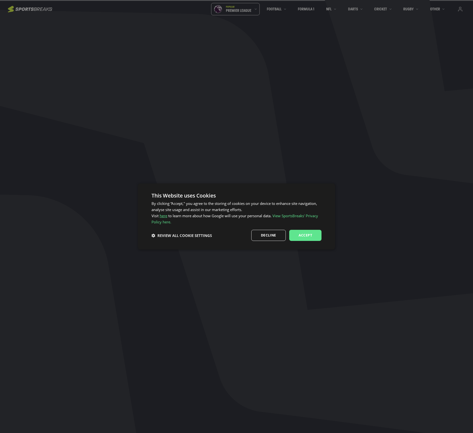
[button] (182, 235)
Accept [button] (305, 235)
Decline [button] (268, 235)
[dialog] (236, 216)
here (163, 215)
